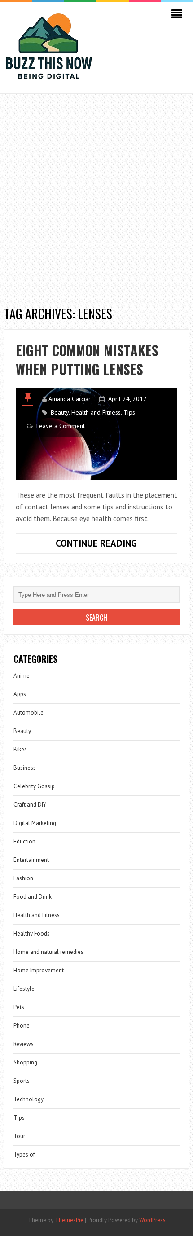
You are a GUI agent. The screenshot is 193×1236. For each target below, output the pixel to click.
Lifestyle (24, 989)
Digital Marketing (34, 823)
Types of (24, 1154)
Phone (21, 1025)
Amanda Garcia (68, 399)
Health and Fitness (96, 412)
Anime (21, 676)
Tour (19, 1136)
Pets (18, 1007)
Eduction (24, 841)
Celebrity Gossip (34, 786)
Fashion (23, 878)
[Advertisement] (96, 194)
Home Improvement (38, 970)
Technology (28, 1099)
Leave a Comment (60, 426)
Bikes (20, 749)
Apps (19, 694)
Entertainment (31, 860)
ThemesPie (69, 1220)
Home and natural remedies (48, 952)
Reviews (23, 1044)
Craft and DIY (29, 804)
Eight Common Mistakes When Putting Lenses (87, 359)
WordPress (152, 1220)
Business (24, 768)
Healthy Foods (31, 933)
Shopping (25, 1062)
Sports (21, 1081)
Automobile (28, 712)
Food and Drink (32, 897)
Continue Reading (116, 545)
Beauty (60, 412)
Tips (129, 412)
